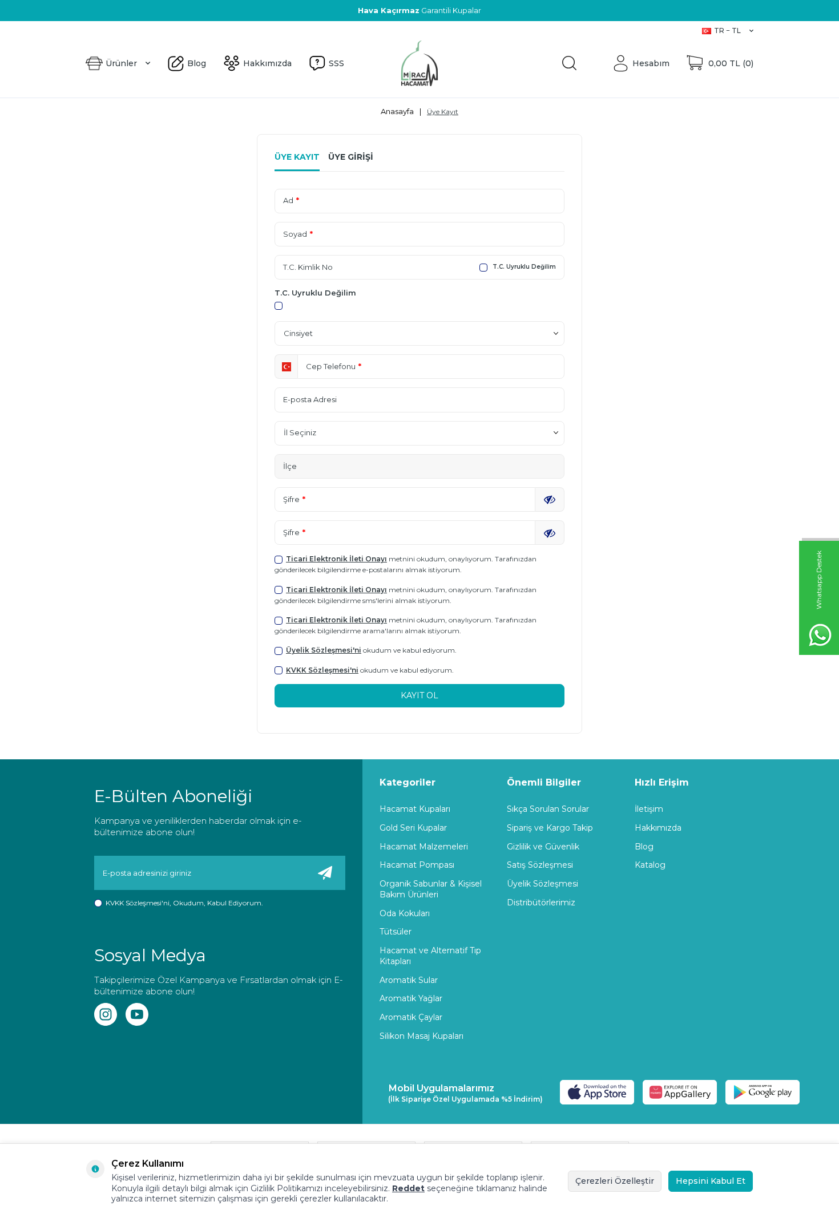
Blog (94, 30)
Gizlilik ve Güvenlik (543, 846)
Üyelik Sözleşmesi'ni (323, 650)
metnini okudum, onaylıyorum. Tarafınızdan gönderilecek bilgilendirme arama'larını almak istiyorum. (406, 625)
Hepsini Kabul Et (710, 1181)
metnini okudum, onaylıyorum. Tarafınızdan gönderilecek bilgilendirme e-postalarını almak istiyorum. (406, 564)
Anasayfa (397, 111)
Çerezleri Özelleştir (614, 1181)
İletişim (649, 809)
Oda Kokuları (405, 913)
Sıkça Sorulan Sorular (548, 809)
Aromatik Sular (409, 980)
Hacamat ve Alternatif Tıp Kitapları (430, 955)
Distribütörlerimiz (541, 902)
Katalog (650, 865)
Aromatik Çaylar (411, 1017)
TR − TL (727, 30)
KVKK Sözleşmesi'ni (322, 670)
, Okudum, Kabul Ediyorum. (184, 903)
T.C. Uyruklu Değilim (523, 266)
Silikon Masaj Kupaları (421, 1036)
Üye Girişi (350, 157)
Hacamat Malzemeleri (424, 846)
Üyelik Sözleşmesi (542, 884)
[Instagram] (105, 1014)
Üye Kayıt (297, 157)
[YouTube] (137, 1014)
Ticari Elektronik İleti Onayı (336, 559)
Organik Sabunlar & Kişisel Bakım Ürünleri (431, 889)
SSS (172, 30)
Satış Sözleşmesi (540, 865)
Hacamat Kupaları (415, 809)
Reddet (408, 1188)
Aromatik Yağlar (411, 998)
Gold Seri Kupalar (413, 828)
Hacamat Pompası (417, 865)
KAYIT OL (419, 695)
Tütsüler (396, 931)
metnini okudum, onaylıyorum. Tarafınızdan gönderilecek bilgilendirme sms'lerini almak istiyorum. (406, 595)
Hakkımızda (134, 30)
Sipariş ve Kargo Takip (550, 828)
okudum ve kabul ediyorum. (371, 650)
